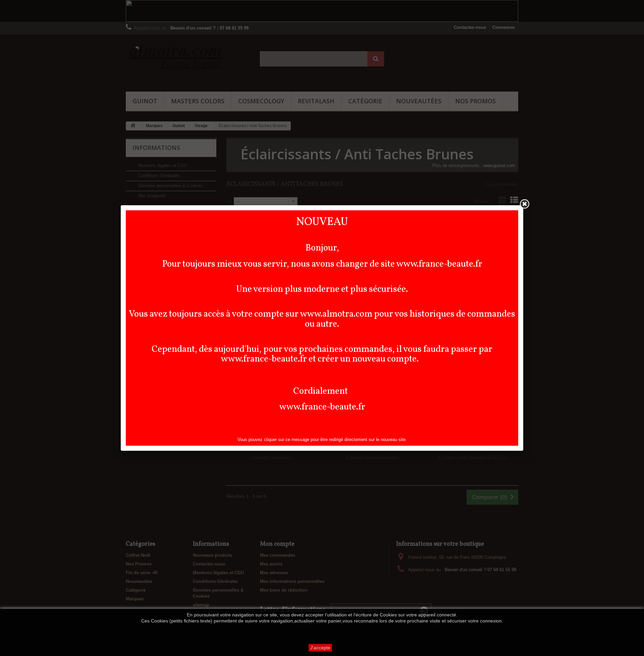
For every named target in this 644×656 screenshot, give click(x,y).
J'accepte (320, 647)
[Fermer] (524, 204)
